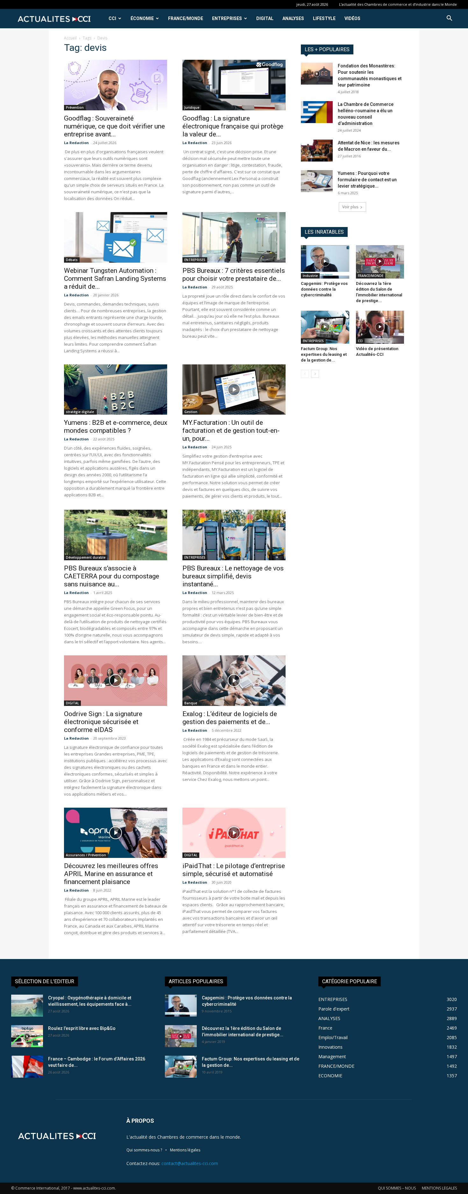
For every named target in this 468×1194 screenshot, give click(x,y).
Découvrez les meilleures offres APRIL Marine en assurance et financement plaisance (111, 874)
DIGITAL (264, 18)
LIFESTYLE (324, 18)
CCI (112, 18)
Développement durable (85, 557)
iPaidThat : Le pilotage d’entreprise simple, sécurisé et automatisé (233, 870)
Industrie (310, 275)
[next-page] (315, 374)
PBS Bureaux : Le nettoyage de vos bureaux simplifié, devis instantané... (233, 576)
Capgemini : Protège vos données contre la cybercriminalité (324, 289)
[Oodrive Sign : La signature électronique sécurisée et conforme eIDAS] (115, 680)
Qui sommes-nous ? (144, 1150)
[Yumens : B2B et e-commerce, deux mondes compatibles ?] (115, 389)
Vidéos (352, 18)
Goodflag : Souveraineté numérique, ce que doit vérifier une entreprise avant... (114, 126)
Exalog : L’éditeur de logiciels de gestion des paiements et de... (229, 718)
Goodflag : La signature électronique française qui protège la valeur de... (232, 126)
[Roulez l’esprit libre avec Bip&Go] (27, 1036)
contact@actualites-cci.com (189, 1163)
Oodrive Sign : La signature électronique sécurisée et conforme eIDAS (103, 722)
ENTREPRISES (227, 18)
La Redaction (76, 142)
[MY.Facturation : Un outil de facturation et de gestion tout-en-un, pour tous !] (234, 389)
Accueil (70, 38)
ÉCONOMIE (142, 18)
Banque (190, 703)
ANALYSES (293, 18)
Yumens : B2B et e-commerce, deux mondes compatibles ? (115, 426)
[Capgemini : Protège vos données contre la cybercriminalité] (325, 261)
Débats (72, 260)
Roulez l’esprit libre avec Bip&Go (82, 1028)
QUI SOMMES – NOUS (397, 1188)
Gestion (190, 412)
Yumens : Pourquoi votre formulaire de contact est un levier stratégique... (367, 180)
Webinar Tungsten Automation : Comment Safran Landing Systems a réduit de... (115, 278)
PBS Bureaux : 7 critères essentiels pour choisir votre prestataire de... (233, 274)
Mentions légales (185, 1150)
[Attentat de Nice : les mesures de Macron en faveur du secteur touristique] (317, 151)
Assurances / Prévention (86, 855)
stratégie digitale (80, 412)
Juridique (191, 107)
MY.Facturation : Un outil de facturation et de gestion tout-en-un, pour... (231, 430)
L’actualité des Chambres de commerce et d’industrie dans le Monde (398, 4)
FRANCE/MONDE (185, 18)
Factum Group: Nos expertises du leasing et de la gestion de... (324, 354)
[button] (449, 19)
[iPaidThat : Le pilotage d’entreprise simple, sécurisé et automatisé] (234, 833)
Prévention (75, 107)
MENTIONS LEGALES (439, 1188)
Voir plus (350, 207)
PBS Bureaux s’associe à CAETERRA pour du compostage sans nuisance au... (111, 576)
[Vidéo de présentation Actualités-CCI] (380, 327)
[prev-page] (305, 374)
